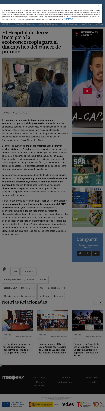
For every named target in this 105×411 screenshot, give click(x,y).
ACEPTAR (68, 19)
